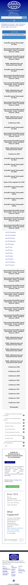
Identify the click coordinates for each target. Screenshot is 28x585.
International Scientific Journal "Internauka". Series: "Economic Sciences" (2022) (14, 211)
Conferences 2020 (14, 376)
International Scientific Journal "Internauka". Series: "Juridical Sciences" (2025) (14, 84)
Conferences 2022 (14, 367)
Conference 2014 (14, 402)
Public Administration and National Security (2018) (14, 361)
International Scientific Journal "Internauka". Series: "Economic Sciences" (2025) (14, 77)
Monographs (14, 407)
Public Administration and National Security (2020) (14, 349)
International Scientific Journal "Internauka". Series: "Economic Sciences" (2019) (14, 272)
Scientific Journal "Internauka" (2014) (14, 205)
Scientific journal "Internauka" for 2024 (14, 97)
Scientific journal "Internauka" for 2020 (14, 171)
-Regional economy (14, 426)
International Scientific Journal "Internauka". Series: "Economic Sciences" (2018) (14, 279)
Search (24, 17)
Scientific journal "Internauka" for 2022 (14, 159)
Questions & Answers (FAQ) (21, 570)
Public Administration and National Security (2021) (14, 344)
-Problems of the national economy (14, 423)
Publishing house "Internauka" (8, 24)
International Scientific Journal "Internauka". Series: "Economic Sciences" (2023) (14, 134)
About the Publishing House (7, 568)
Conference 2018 (14, 385)
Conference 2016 (14, 393)
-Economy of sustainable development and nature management (13, 442)
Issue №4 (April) (9, 256)
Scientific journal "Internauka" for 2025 (14, 70)
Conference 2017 (14, 389)
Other (14, 446)
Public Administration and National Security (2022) (14, 338)
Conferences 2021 (14, 371)
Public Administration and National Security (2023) (14, 148)
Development (13, 584)
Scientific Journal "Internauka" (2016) (14, 193)
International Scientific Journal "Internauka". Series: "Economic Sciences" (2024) (14, 103)
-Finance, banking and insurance (14, 432)
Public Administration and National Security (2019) (14, 355)
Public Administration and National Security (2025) (14, 91)
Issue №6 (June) (9, 250)
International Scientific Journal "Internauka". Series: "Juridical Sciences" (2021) (14, 301)
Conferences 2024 (14, 123)
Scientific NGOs (13, 572)
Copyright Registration (5, 571)
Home (4, 566)
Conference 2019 (14, 380)
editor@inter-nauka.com (14, 10)
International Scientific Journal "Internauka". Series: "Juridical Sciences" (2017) (14, 331)
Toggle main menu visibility (14, 20)
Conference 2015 (14, 398)
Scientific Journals (13, 575)
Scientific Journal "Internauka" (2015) (14, 199)
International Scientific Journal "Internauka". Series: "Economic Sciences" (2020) (13, 25)
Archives (20, 566)
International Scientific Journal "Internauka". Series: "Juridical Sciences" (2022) (14, 294)
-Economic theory (14, 438)
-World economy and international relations (13, 419)
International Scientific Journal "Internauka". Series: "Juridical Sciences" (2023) (14, 142)
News (19, 568)
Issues (17, 24)
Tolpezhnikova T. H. (10, 462)
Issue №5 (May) (9, 253)
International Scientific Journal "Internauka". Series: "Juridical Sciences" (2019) (14, 316)
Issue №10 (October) (10, 238)
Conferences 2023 (14, 154)
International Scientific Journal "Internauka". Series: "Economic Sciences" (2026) (14, 50)
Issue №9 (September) (10, 241)
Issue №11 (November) (10, 235)
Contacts (20, 572)
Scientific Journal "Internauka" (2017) (14, 187)
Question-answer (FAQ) (13, 15)
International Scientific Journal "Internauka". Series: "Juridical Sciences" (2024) (14, 111)
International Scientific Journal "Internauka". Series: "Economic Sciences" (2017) (14, 286)
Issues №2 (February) (10, 262)
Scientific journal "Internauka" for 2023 (14, 128)
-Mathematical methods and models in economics (13, 414)
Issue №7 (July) (8, 247)
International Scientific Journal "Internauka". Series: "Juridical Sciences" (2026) (14, 57)
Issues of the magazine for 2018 (14, 182)
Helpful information (13, 13)
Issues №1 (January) (10, 265)
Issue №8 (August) (9, 244)
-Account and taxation (14, 429)
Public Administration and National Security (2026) (14, 64)
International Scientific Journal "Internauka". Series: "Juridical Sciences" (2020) (14, 309)
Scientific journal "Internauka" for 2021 (14, 165)
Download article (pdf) (13, 486)
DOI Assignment (14, 566)
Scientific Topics (13, 569)
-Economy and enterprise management (14, 435)
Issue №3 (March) (9, 259)
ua (15, 12)
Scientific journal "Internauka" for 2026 (14, 43)
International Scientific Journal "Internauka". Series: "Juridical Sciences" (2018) (14, 324)
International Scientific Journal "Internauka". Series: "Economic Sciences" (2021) (14, 219)
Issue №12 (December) (10, 232)
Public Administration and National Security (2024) (14, 117)
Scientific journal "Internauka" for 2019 (14, 177)
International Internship (6, 574)
